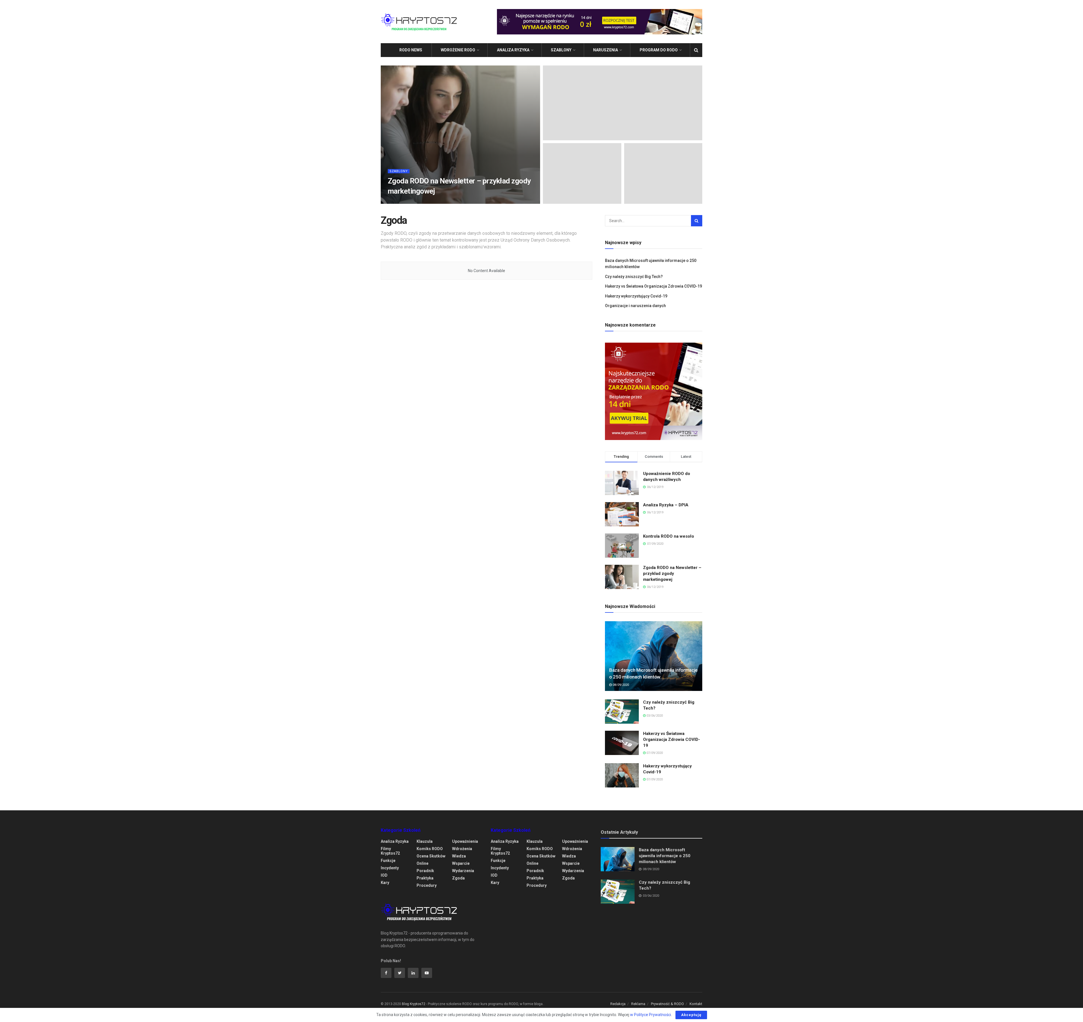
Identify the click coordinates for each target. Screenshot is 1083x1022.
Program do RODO (659, 50)
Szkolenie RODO (406, 202)
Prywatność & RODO (667, 1004)
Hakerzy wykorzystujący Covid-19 (636, 296)
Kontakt (696, 1004)
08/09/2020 (620, 685)
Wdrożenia (462, 848)
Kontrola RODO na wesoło (668, 536)
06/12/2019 (433, 202)
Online (422, 863)
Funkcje (388, 860)
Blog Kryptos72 (413, 1004)
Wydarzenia (463, 870)
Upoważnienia (465, 841)
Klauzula (425, 841)
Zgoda (458, 878)
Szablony (561, 50)
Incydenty (390, 868)
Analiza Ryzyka (513, 50)
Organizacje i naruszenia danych (635, 305)
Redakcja (618, 1004)
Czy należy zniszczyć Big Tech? (634, 276)
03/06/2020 (654, 715)
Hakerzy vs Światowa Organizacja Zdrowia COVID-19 (653, 286)
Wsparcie (461, 863)
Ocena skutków (431, 856)
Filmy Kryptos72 (390, 850)
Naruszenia (605, 50)
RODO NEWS (410, 50)
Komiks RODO (430, 848)
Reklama (638, 1004)
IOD (384, 875)
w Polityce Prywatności (650, 1014)
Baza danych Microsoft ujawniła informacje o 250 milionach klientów (664, 855)
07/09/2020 (654, 753)
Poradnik (425, 870)
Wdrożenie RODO (458, 50)
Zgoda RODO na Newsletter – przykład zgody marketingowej (672, 573)
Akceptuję (691, 1015)
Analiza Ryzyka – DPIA (665, 504)
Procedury (427, 885)
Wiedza (459, 856)
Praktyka (425, 878)
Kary (385, 882)
